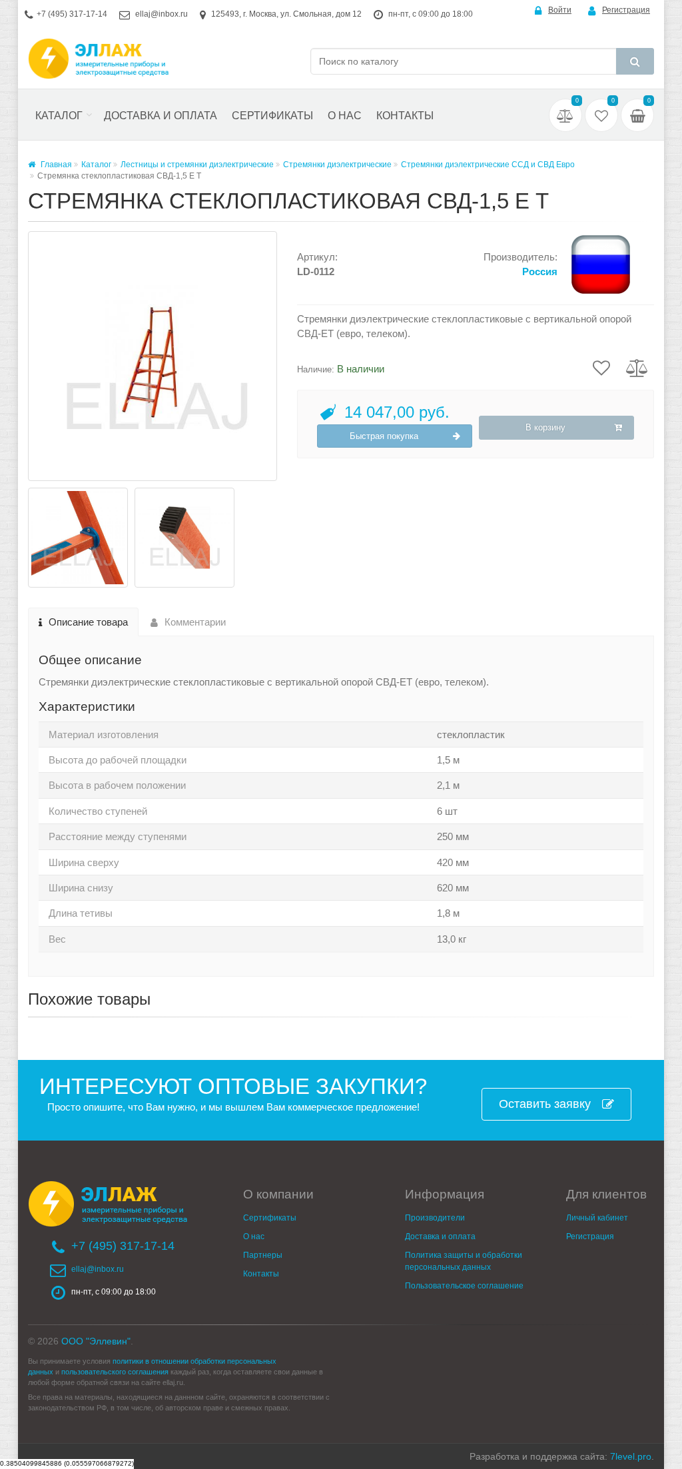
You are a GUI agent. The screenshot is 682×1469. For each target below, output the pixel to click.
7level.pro (630, 1456)
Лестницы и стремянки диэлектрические (197, 164)
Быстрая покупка (384, 436)
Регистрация (626, 10)
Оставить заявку (545, 1104)
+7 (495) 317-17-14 (72, 14)
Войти (559, 10)
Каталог (59, 115)
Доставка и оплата (160, 115)
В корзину (545, 427)
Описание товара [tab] (88, 622)
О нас (345, 115)
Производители (435, 1218)
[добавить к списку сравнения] (637, 367)
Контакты (405, 115)
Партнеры (262, 1255)
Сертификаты (272, 115)
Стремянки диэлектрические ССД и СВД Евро (488, 164)
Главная (55, 164)
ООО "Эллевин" (96, 1341)
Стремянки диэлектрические (337, 164)
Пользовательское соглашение (464, 1285)
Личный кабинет (597, 1218)
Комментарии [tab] (195, 622)
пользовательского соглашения (115, 1372)
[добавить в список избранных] (601, 367)
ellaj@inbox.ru (161, 14)
